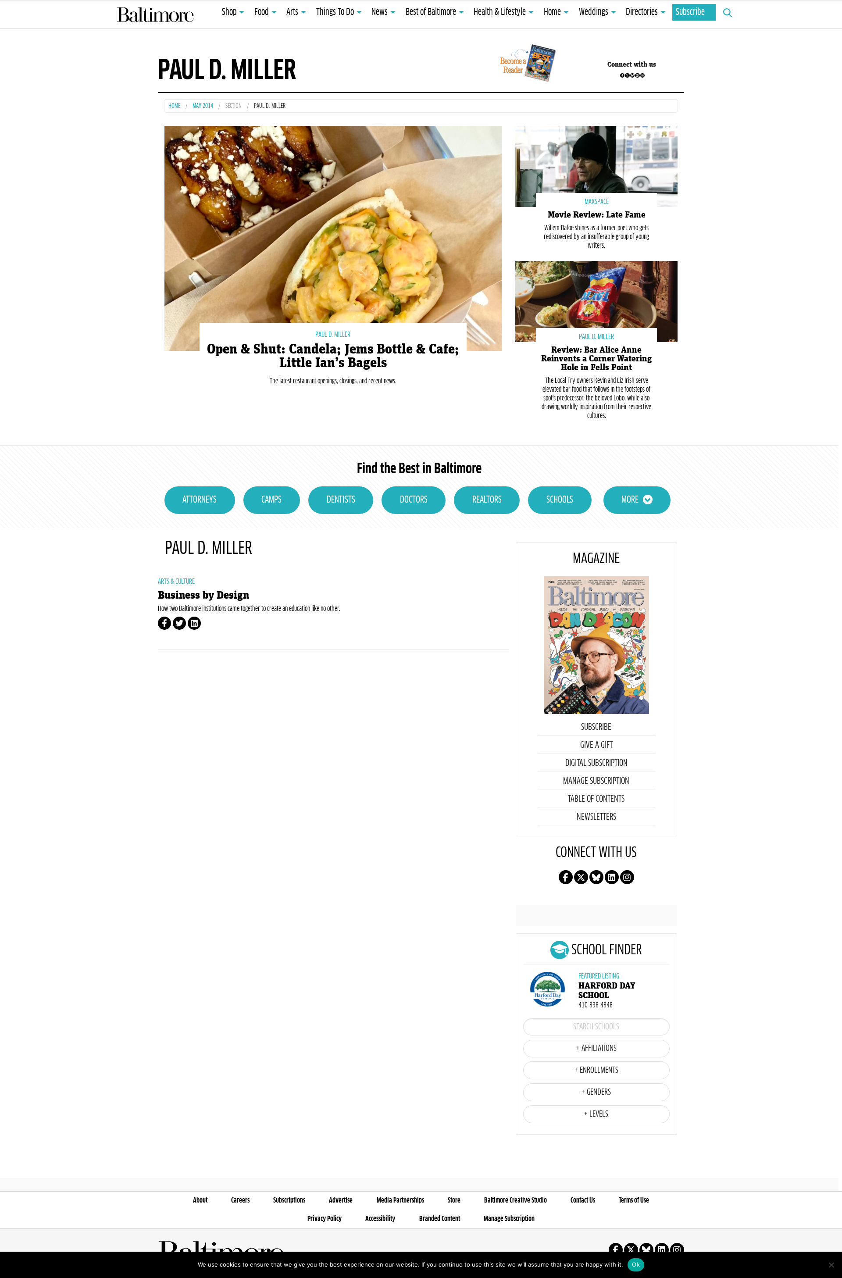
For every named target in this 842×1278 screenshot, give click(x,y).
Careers (240, 1200)
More (630, 500)
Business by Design (203, 595)
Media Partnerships (400, 1200)
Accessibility (380, 1218)
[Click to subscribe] (526, 64)
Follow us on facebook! (622, 75)
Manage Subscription (596, 781)
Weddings (593, 12)
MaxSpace (597, 201)
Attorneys (199, 500)
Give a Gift (596, 745)
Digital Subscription (596, 763)
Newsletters (596, 817)
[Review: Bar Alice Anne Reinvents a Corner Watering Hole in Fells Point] (596, 301)
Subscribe (690, 12)
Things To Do (335, 12)
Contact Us (583, 1200)
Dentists (341, 500)
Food (261, 12)
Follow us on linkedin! (637, 75)
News (379, 12)
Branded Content (439, 1218)
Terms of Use (634, 1200)
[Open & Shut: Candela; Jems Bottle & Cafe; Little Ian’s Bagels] (333, 237)
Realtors (487, 500)
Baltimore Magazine (155, 14)
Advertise (341, 1200)
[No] (831, 1264)
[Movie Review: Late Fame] (596, 166)
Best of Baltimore (431, 12)
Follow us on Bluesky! (632, 75)
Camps (271, 500)
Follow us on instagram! (642, 75)
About (200, 1200)
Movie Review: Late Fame (597, 215)
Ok (636, 1264)
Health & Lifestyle (500, 12)
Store (454, 1200)
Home (552, 12)
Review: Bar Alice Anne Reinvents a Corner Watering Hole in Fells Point (596, 359)
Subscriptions (289, 1200)
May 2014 (203, 106)
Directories (642, 12)
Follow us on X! (627, 75)
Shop (229, 12)
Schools (559, 500)
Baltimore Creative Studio (515, 1200)
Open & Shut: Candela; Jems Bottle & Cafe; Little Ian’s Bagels (333, 356)
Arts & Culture (176, 581)
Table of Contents (596, 799)
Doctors (414, 500)
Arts (292, 12)
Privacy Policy (324, 1218)
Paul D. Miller (332, 334)
